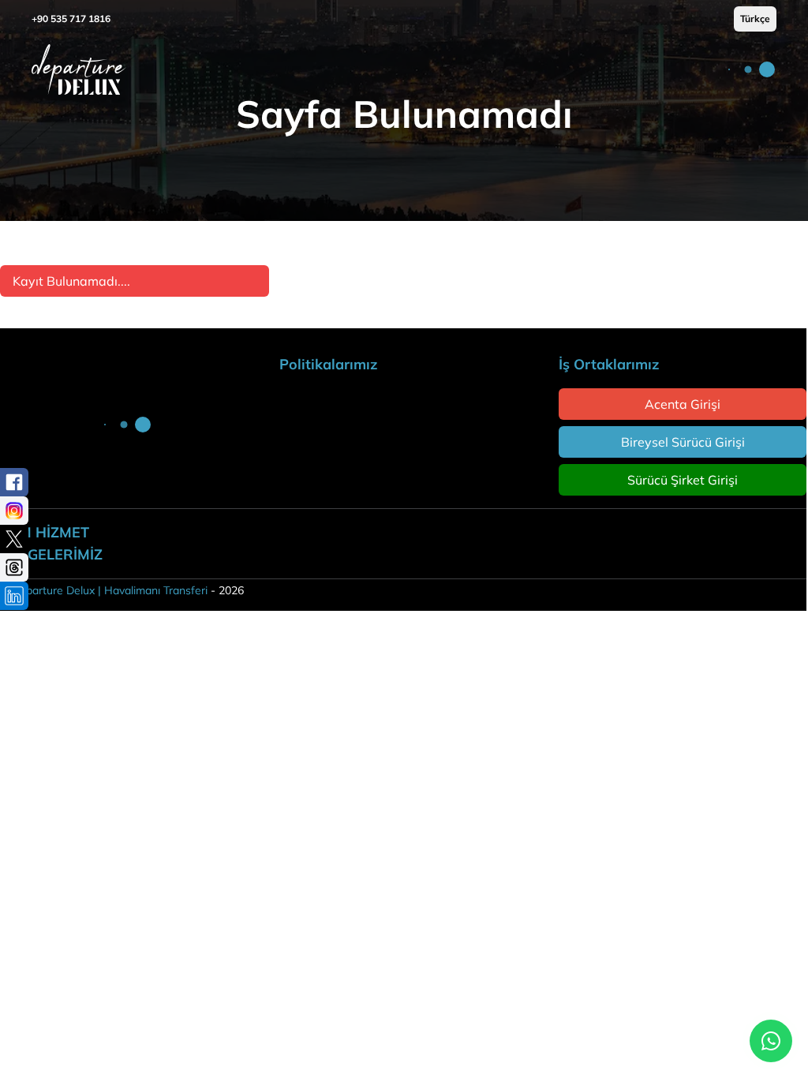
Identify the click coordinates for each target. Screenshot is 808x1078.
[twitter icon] (14, 539)
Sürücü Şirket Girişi (682, 480)
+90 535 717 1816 (71, 18)
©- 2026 (122, 590)
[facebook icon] (14, 482)
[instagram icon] (14, 511)
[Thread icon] (14, 567)
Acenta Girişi (682, 404)
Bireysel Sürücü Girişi (683, 442)
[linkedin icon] (14, 596)
